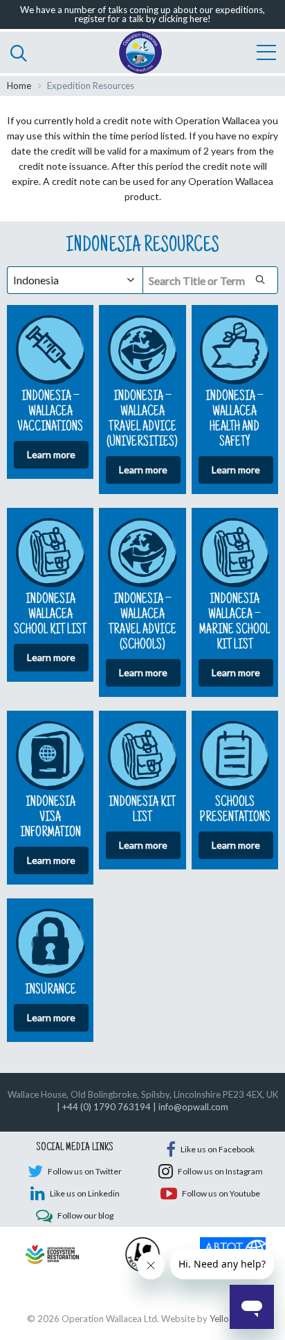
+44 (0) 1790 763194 (106, 1106)
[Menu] (266, 52)
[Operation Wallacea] (140, 52)
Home (19, 85)
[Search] (18, 52)
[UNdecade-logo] (52, 1253)
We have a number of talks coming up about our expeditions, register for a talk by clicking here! (142, 14)
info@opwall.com (193, 1106)
